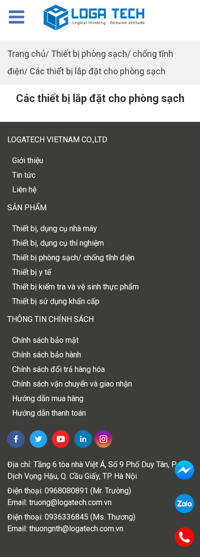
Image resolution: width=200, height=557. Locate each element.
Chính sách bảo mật (45, 340)
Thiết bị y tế (31, 272)
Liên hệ (24, 189)
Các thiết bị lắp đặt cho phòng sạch (98, 71)
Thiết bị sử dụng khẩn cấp (56, 301)
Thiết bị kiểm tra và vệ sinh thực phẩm (75, 286)
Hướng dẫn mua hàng (47, 398)
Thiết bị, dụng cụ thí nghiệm (58, 243)
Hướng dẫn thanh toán (49, 413)
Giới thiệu (27, 160)
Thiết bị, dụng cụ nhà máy (54, 228)
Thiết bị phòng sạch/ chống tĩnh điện (73, 257)
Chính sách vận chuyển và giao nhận (72, 383)
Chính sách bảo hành (46, 354)
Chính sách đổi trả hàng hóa (58, 369)
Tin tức (23, 175)
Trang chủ (26, 54)
